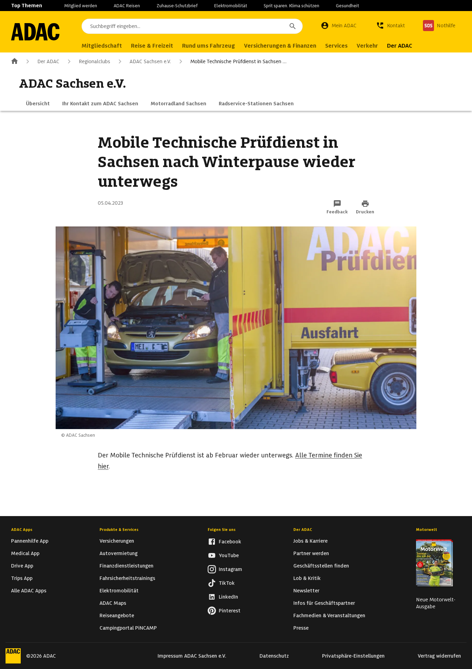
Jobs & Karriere (310, 541)
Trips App (21, 578)
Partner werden (311, 553)
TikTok (227, 583)
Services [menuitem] (336, 45)
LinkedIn (228, 597)
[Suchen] (292, 26)
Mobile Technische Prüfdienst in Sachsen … (238, 61)
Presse (301, 628)
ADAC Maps (113, 603)
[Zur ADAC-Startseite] (35, 31)
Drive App (22, 566)
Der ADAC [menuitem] (399, 45)
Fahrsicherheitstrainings (127, 578)
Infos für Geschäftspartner (324, 603)
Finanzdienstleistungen (126, 566)
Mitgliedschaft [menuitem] (102, 45)
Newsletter (306, 591)
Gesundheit (347, 6)
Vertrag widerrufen (439, 656)
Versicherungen (117, 541)
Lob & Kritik (307, 578)
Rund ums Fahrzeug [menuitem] (208, 45)
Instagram (230, 569)
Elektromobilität (230, 6)
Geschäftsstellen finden (321, 566)
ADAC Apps (21, 529)
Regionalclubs (94, 61)
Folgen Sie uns (222, 529)
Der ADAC (48, 61)
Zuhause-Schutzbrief (177, 6)
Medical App (25, 553)
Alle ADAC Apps (28, 591)
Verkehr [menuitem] (367, 45)
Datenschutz (274, 656)
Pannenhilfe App (29, 541)
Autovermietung (119, 553)
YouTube (229, 555)
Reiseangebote (117, 615)
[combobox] (192, 26)
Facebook (230, 542)
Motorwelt (426, 529)
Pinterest (229, 611)
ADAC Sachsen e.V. (150, 61)
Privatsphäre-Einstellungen (353, 656)
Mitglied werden (80, 6)
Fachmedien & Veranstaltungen (329, 615)
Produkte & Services (119, 529)
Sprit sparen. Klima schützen (291, 6)
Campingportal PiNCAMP (128, 628)
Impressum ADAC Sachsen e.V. (192, 656)
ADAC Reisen (127, 6)
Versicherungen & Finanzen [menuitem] (280, 45)
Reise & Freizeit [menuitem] (152, 45)
